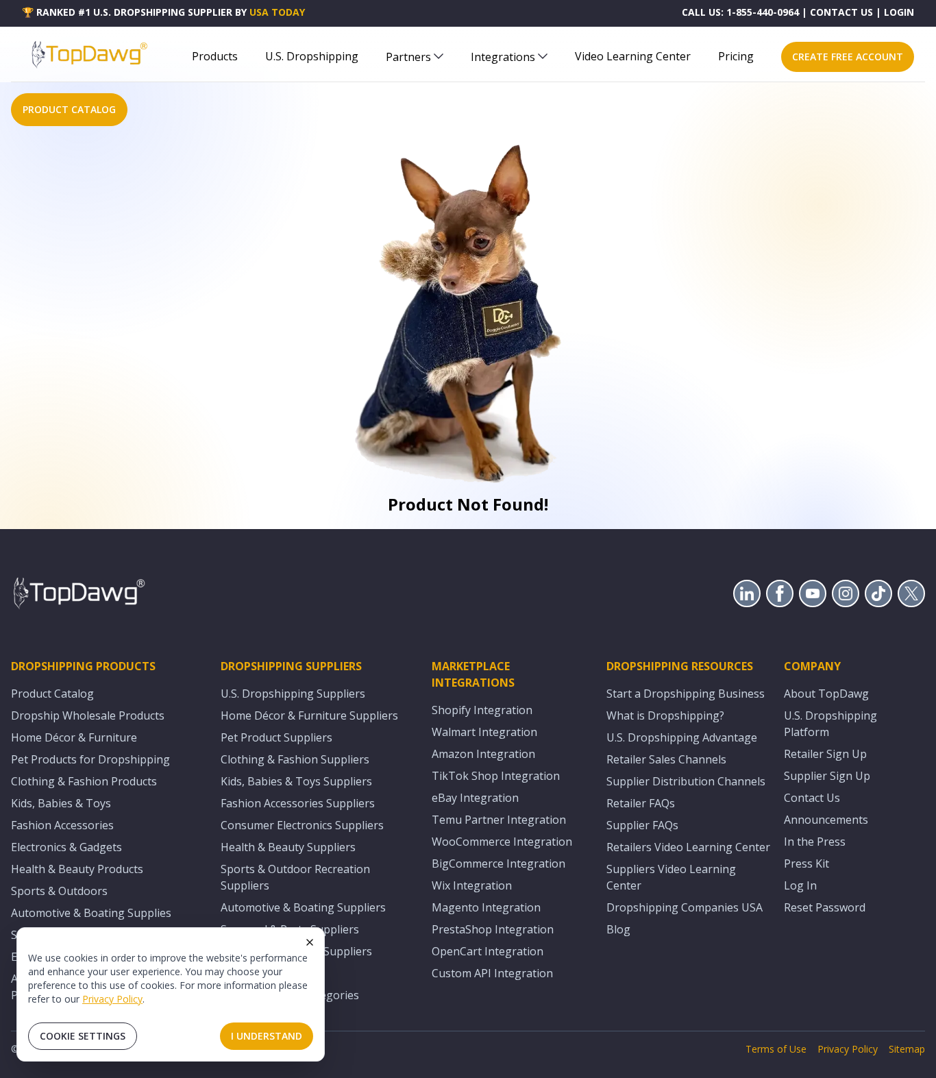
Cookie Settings (82, 1035)
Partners (408, 56)
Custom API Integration (492, 973)
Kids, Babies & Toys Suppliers (296, 781)
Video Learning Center (633, 56)
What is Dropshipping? (665, 715)
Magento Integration (486, 907)
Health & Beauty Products (77, 869)
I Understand (266, 1035)
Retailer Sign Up (825, 753)
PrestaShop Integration (493, 929)
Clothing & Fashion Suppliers (295, 759)
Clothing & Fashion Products (84, 781)
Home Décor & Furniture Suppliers (309, 715)
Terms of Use (776, 1048)
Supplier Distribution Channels (685, 781)
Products (215, 56)
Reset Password (824, 907)
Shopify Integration (482, 710)
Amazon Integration (483, 753)
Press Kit (806, 863)
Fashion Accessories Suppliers (298, 803)
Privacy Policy (112, 998)
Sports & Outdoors (59, 890)
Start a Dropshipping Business (685, 693)
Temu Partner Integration (499, 819)
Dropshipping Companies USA (684, 907)
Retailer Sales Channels (666, 759)
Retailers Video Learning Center (688, 847)
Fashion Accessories (62, 825)
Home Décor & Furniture (74, 737)
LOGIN (899, 12)
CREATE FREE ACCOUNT (847, 56)
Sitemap (907, 1048)
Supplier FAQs (642, 825)
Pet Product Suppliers (276, 737)
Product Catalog (52, 693)
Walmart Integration (484, 731)
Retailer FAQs (640, 803)
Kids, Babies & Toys (61, 803)
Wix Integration (472, 885)
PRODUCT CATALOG (69, 109)
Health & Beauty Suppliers (288, 847)
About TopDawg (826, 693)
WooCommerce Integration (502, 841)
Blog (618, 929)
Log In (800, 885)
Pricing (736, 56)
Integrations (503, 56)
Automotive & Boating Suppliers (303, 907)
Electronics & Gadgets (66, 847)
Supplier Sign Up (827, 775)
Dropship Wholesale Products (87, 715)
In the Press (815, 841)
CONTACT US (841, 12)
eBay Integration (475, 797)
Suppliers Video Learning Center (671, 877)
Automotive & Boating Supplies (91, 912)
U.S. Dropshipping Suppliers (293, 693)
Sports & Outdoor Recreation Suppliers (295, 877)
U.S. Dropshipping (311, 56)
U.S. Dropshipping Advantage (681, 737)
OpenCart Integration (487, 951)
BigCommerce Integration (498, 863)
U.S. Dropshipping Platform (830, 723)
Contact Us (812, 797)
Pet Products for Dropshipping (90, 759)
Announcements (826, 819)
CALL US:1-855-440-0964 (740, 12)
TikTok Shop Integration (496, 775)
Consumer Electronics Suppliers (302, 825)
